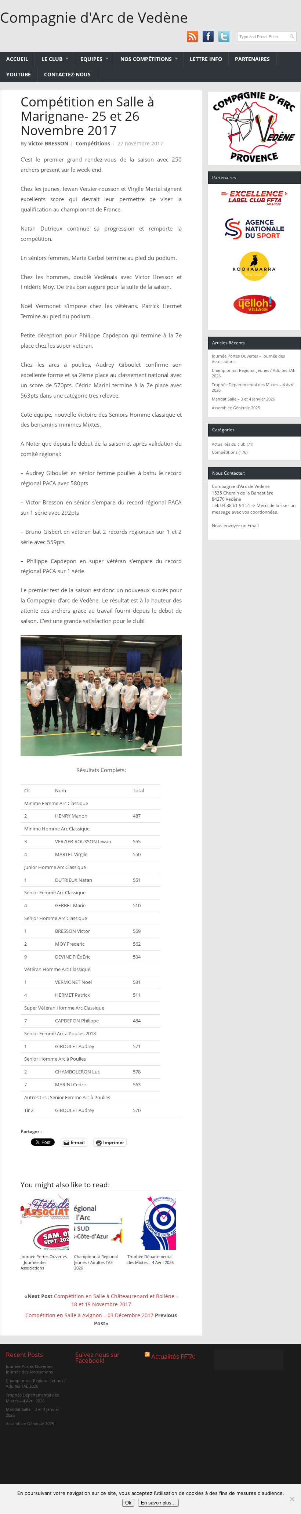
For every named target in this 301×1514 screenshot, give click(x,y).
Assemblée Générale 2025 (236, 407)
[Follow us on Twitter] (224, 36)
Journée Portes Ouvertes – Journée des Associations (44, 1262)
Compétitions (93, 143)
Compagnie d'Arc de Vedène (94, 17)
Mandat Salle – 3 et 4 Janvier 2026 (243, 399)
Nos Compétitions (143, 58)
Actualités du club (229, 444)
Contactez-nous (67, 74)
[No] (291, 1499)
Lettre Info (206, 58)
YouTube (18, 74)
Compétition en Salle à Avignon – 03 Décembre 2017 (89, 1315)
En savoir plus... (158, 1503)
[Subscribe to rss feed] (192, 36)
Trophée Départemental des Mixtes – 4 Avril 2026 (150, 1259)
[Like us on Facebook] (208, 36)
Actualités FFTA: (173, 1356)
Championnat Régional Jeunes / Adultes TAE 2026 (96, 1262)
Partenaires (252, 58)
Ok (128, 1503)
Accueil (17, 58)
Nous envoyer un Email (235, 525)
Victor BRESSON (48, 143)
